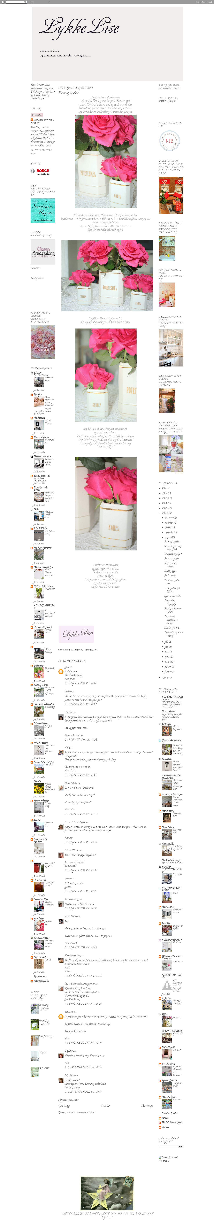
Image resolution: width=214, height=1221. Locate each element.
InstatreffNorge (43, 120)
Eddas (164, 1015)
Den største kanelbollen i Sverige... (170, 620)
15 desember (49, 589)
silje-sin (165, 1127)
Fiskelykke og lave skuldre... (49, 514)
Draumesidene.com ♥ (42, 456)
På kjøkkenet (43, 1068)
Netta (36, 509)
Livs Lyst (166, 724)
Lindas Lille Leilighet (44, 762)
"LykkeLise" (167, 998)
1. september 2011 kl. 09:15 (83, 1004)
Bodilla (37, 820)
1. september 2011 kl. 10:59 (83, 1043)
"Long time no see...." (49, 884)
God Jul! (48, 726)
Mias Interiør (168, 907)
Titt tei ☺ (177, 1050)
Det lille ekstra (168, 1064)
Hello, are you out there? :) (49, 462)
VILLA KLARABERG (41, 374)
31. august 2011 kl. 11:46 (81, 683)
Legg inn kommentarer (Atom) (82, 1112)
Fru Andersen (39, 418)
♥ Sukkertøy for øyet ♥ (172, 940)
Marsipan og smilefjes (43, 567)
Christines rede (40, 880)
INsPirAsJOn (90, 650)
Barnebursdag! (49, 441)
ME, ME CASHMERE (172, 863)
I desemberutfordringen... (49, 613)
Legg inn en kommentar (68, 1100)
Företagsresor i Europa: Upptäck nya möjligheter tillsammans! (171, 704)
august (168, 538)
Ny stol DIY (48, 805)
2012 (164, 508)
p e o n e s (177, 1017)
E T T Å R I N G (49, 533)
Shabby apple (170, 571)
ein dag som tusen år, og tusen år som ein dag (177, 750)
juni (167, 647)
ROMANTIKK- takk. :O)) (171, 976)
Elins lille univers (41, 981)
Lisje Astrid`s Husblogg (40, 841)
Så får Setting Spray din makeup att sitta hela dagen (172, 717)
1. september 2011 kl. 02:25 (83, 976)
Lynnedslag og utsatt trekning (173, 634)
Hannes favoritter (41, 801)
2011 (164, 513)
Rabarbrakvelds (49, 670)
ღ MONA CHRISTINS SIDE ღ (172, 869)
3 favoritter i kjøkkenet (177, 848)
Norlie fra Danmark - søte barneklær (177, 1071)
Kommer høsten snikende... (171, 565)
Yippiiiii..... (177, 1100)
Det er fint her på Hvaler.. (172, 590)
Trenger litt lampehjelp (170, 602)
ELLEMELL (41, 529)
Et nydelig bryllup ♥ (173, 554)
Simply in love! (177, 815)
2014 (164, 498)
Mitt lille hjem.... (169, 1097)
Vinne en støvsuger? (49, 904)
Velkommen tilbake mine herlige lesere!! (178, 785)
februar (168, 667)
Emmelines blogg (41, 899)
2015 (164, 493)
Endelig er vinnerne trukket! (172, 610)
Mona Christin (71, 917)
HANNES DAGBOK (172, 1031)
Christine (68, 712)
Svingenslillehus (41, 724)
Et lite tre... (177, 942)
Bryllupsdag (50, 707)
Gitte (67, 667)
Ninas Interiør (71, 783)
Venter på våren (49, 379)
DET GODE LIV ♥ (43, 586)
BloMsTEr (76, 650)
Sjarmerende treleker (172, 596)
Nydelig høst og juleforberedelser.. (50, 788)
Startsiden (105, 1106)
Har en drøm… (168, 811)
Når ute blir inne (48, 422)
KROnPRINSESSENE (44, 607)
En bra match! (170, 576)
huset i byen (39, 919)
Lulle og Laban (41, 685)
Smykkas (68, 1051)
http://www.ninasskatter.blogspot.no (80, 984)
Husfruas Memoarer (42, 548)
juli (167, 642)
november (169, 523)
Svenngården (167, 759)
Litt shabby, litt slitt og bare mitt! (171, 777)
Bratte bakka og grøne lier (171, 742)
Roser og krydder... (69, 93)
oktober (168, 528)
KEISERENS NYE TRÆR (171, 889)
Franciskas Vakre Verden (41, 489)
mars (167, 662)
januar (168, 672)
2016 (164, 488)
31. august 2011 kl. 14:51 (81, 909)
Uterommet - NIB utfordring (49, 690)
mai (167, 652)
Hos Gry (37, 394)
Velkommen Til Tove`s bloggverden (172, 958)
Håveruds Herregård (177, 1002)
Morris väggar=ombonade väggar (177, 801)
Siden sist (49, 765)
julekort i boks (48, 923)
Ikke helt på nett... (172, 628)
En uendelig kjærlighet (43, 1006)
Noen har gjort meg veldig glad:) (172, 548)
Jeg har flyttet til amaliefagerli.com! (177, 766)
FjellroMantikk (168, 1048)
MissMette (166, 923)
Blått (175, 893)
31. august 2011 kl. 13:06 (81, 775)
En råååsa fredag (171, 559)
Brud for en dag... (45, 1036)
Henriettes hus (40, 977)
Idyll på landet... (41, 957)
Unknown (69, 1012)
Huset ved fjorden (41, 437)
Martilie (37, 781)
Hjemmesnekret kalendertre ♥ (49, 750)
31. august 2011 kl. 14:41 (81, 891)
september (169, 533)
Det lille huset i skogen (172, 1123)
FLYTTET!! (178, 1035)
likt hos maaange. (48, 651)
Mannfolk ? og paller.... (49, 865)
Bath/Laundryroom (177, 911)
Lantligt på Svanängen (172, 794)
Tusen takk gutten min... (171, 582)
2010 (164, 678)
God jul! (48, 960)
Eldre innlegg (147, 1106)
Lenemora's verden (41, 938)
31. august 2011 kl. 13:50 (81, 842)
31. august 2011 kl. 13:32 (81, 814)
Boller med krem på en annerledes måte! (49, 497)
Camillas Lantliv (169, 1113)
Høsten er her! (49, 824)
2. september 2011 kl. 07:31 (83, 1067)
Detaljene (42, 1052)
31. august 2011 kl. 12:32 (81, 740)
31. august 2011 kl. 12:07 (81, 704)
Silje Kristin (70, 1075)
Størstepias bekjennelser (44, 704)
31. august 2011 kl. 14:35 (81, 870)
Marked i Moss (48, 631)
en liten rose (178, 961)
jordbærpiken (39, 666)
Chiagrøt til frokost (178, 928)
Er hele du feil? (40, 481)
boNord (165, 1118)
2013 (164, 503)
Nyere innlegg (64, 1106)
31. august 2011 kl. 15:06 (81, 948)
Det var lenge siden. (177, 728)
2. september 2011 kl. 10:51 (83, 1092)
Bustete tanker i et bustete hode (41, 477)
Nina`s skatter (168, 711)
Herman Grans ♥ (169, 1081)
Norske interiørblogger (171, 860)
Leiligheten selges (177, 1085)
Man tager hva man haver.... (49, 943)
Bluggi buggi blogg (73, 956)
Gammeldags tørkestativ (43, 1022)
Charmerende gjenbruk (43, 627)
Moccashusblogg (72, 899)
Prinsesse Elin (168, 844)
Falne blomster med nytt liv (49, 572)
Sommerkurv (177, 876)
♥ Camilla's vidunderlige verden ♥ (172, 698)
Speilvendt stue (177, 831)
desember (169, 518)
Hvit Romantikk (41, 743)
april (167, 657)
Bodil (67, 748)
